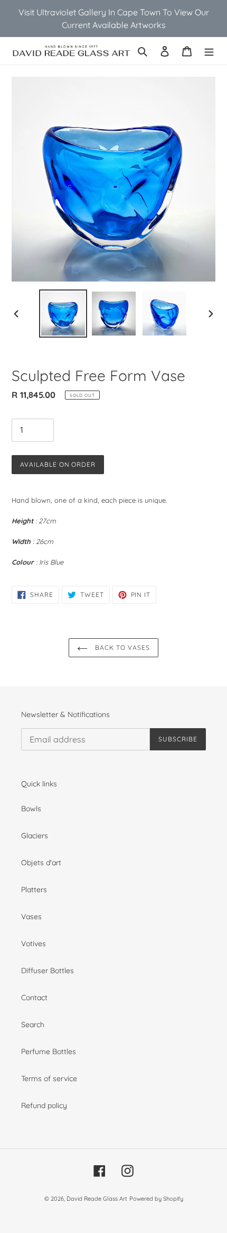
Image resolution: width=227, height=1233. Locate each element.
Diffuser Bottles (47, 970)
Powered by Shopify (156, 1198)
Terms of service (49, 1078)
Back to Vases (121, 647)
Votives (33, 943)
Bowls (31, 808)
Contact (34, 997)
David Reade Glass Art (97, 1198)
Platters (34, 889)
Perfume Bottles (48, 1051)
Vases (31, 916)
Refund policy (44, 1105)
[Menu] (209, 50)
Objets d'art (41, 862)
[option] (63, 313)
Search (32, 1024)
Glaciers (34, 835)
